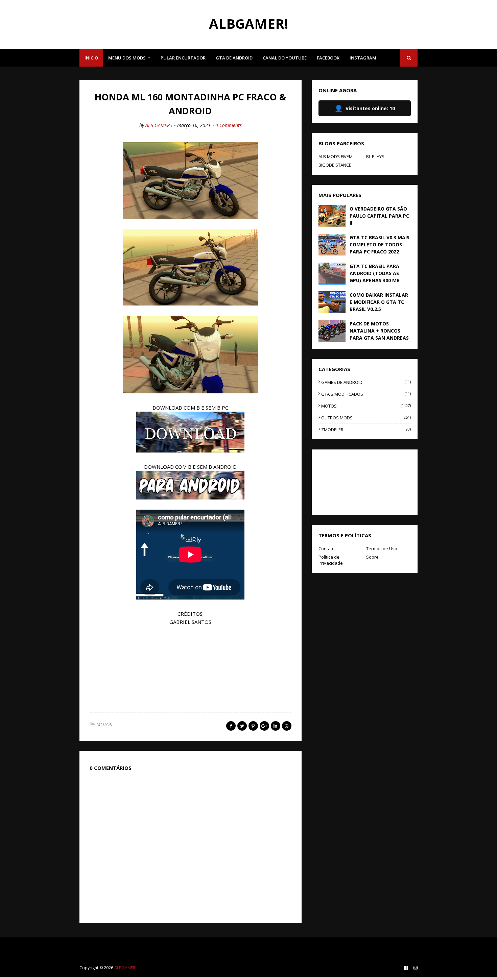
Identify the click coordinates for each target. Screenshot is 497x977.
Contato (326, 548)
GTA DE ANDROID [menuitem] (234, 58)
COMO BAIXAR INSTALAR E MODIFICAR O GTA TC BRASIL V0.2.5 (379, 302)
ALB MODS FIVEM (335, 156)
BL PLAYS (375, 156)
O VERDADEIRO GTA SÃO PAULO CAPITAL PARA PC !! (379, 215)
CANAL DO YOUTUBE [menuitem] (285, 58)
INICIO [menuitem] (91, 58)
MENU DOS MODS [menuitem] (127, 58)
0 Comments (228, 125)
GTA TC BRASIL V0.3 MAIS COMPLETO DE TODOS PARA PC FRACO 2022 (379, 244)
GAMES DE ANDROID (366, 382)
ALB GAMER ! (158, 125)
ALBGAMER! (248, 23)
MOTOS (104, 724)
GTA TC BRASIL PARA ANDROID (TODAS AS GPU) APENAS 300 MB (375, 273)
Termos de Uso (381, 548)
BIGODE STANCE (334, 165)
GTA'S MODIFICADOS (366, 394)
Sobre (372, 557)
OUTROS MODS (366, 418)
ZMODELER (366, 429)
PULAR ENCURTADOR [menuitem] (183, 58)
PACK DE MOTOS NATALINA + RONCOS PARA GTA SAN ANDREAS (379, 330)
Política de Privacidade (330, 560)
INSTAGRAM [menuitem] (363, 58)
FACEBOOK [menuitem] (328, 58)
